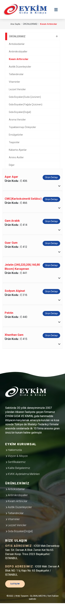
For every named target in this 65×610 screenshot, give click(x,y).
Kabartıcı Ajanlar (18, 149)
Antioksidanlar (17, 44)
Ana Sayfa (15, 24)
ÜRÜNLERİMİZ (17, 36)
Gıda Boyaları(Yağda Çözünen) (25, 104)
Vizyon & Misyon (17, 456)
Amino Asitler (16, 157)
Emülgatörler (16, 134)
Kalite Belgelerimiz (18, 468)
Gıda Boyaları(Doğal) (20, 112)
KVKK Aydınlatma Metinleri (23, 474)
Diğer (12, 165)
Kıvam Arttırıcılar (18, 59)
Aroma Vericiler (17, 119)
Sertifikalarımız (16, 462)
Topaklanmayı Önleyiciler (22, 127)
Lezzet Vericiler (17, 89)
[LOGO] (27, 392)
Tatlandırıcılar (16, 74)
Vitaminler (14, 81)
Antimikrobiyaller (18, 51)
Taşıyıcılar (14, 142)
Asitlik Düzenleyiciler (20, 66)
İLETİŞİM (15, 584)
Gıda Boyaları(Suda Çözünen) (25, 97)
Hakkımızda (14, 450)
